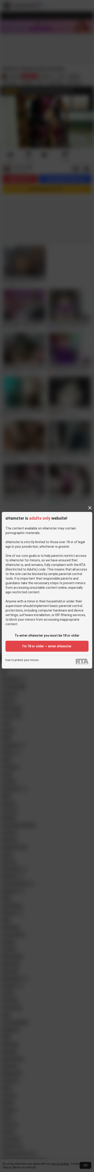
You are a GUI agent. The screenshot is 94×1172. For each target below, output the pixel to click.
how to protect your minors (22, 660)
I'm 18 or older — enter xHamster (47, 646)
